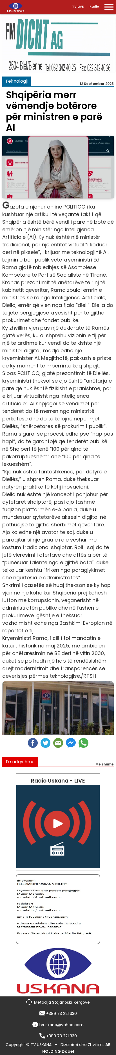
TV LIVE (78, 6)
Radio (94, 6)
